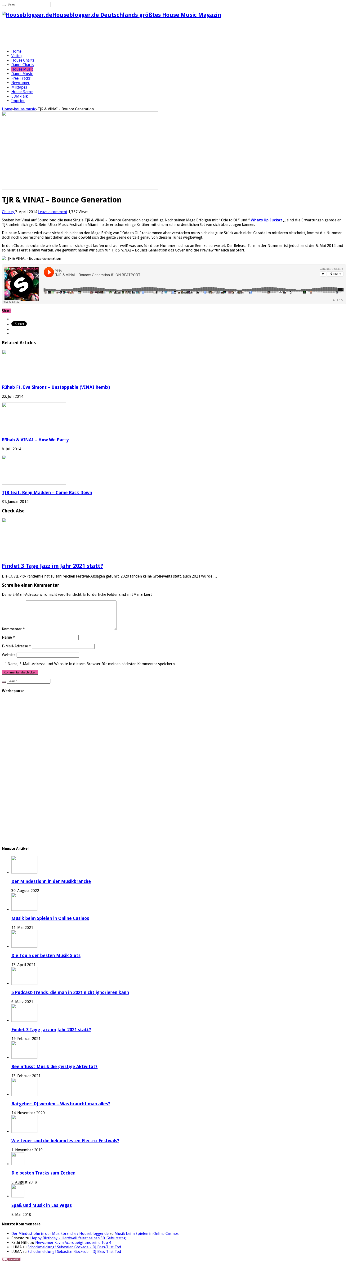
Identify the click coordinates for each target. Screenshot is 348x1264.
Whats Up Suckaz (266, 220)
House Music (22, 69)
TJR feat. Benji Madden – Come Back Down (47, 492)
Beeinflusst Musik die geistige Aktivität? (54, 1066)
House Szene (22, 92)
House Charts (22, 60)
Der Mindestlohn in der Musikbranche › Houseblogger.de (60, 1233)
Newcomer (20, 83)
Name (8, 637)
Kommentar (13, 629)
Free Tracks (21, 78)
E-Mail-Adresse (16, 646)
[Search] (4, 5)
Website (9, 655)
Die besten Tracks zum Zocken (43, 1172)
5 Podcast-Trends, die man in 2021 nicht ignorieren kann (70, 992)
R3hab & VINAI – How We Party (35, 439)
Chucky (8, 212)
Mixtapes (19, 87)
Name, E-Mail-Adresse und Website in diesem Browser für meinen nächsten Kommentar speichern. (91, 664)
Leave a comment (52, 212)
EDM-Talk (19, 96)
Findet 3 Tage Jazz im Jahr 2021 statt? (52, 566)
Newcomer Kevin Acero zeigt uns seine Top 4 (73, 1242)
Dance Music (22, 74)
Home (16, 51)
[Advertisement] (88, 33)
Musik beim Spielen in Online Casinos (50, 918)
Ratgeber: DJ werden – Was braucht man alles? (60, 1103)
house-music (25, 109)
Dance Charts (22, 65)
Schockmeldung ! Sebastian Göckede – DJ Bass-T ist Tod (74, 1247)
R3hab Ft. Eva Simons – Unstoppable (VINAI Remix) (56, 387)
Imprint (18, 101)
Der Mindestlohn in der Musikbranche (51, 881)
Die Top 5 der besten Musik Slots (45, 955)
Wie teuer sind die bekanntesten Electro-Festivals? (65, 1140)
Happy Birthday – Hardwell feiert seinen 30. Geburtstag (78, 1238)
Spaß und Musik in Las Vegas (41, 1205)
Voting (16, 56)
